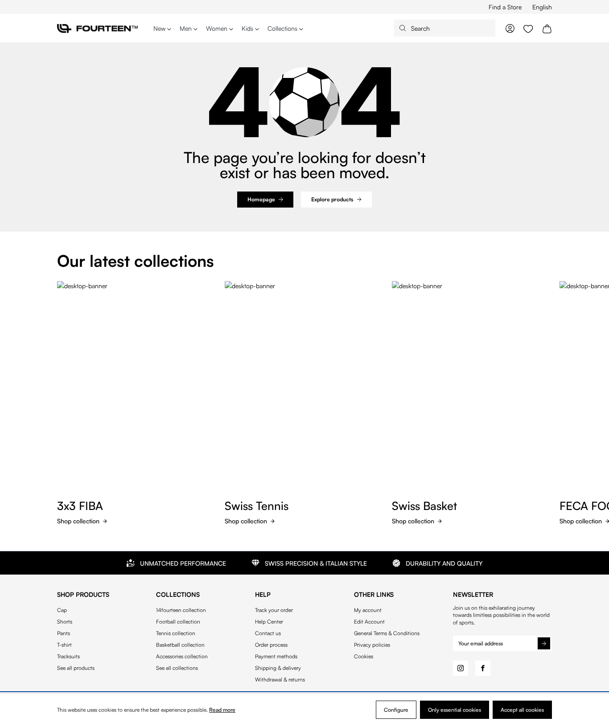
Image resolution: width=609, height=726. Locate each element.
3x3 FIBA (80, 505)
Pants (63, 633)
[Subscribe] (544, 643)
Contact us (268, 633)
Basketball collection (180, 645)
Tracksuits (68, 656)
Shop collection (78, 521)
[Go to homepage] (97, 28)
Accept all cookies (522, 709)
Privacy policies (372, 645)
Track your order (274, 610)
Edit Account (369, 621)
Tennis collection (175, 633)
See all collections (177, 668)
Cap (62, 610)
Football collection (178, 621)
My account (368, 610)
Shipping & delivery (278, 668)
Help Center (269, 621)
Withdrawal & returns (280, 679)
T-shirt (64, 645)
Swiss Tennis (256, 505)
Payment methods (276, 656)
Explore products (332, 199)
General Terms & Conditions (387, 633)
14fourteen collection (181, 610)
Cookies (363, 656)
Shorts (64, 621)
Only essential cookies (454, 709)
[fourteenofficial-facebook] (482, 668)
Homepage (261, 199)
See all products (76, 668)
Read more (222, 709)
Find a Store (505, 7)
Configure (396, 709)
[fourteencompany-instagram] (460, 668)
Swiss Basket (424, 505)
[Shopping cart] (547, 28)
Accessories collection (182, 656)
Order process (271, 645)
